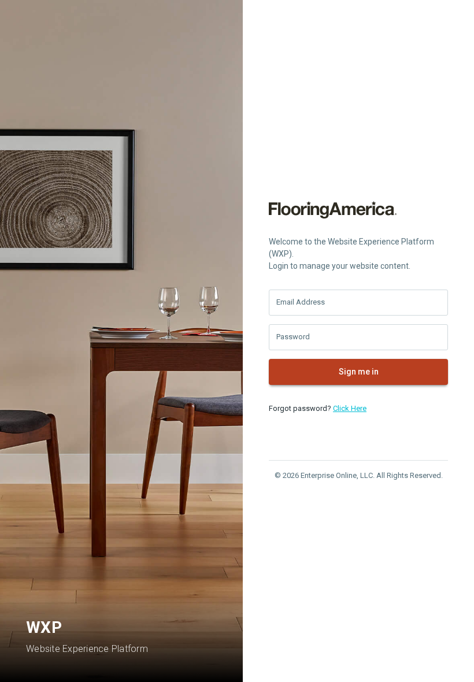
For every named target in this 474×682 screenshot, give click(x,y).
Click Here (349, 408)
